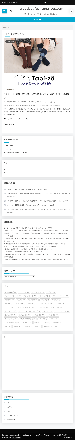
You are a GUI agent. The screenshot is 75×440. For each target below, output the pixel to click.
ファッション (9, 89)
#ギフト (51, 292)
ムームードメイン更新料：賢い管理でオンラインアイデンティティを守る (28, 228)
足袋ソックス (37, 105)
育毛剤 (28, 326)
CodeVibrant (16, 438)
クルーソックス (63, 102)
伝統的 (6, 105)
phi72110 (23, 102)
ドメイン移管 (38, 315)
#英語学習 (33, 300)
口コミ (46, 322)
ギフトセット (54, 102)
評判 (37, 326)
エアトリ (60, 303)
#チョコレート (30, 296)
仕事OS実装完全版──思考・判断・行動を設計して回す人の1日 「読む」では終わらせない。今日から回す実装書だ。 (39, 210)
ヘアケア (43, 319)
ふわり (31, 303)
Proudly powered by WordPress (33, 435)
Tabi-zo (40, 102)
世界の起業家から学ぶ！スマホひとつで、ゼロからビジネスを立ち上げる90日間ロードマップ (35, 244)
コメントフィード (12, 415)
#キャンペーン (38, 292)
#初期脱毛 (9, 300)
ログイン (9, 407)
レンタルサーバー (12, 322)
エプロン (9, 307)
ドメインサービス (62, 311)
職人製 (26, 105)
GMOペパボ (20, 303)
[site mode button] (71, 11)
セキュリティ (56, 307)
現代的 (22, 105)
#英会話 (21, 300)
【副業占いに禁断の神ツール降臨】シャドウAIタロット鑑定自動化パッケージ (29, 249)
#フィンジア (44, 296)
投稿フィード (11, 411)
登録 (8, 403)
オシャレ (46, 102)
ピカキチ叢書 (8, 145)
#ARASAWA (10, 292)
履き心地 (11, 105)
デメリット (47, 311)
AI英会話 (45, 300)
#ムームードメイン (60, 296)
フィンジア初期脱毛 (28, 319)
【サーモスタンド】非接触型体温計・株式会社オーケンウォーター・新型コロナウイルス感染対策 (36, 231)
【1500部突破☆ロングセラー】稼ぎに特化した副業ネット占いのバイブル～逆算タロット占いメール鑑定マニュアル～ (38, 195)
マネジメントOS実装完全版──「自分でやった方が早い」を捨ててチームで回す (31, 205)
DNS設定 (56, 300)
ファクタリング (11, 319)
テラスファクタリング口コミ (29, 311)
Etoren (8, 303)
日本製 (17, 105)
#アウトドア (24, 292)
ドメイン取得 (10, 315)
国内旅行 (57, 322)
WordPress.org (11, 419)
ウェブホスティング (45, 303)
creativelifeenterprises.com (41, 8)
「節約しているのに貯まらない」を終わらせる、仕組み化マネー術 (27, 189)
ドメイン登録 (24, 315)
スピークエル (42, 307)
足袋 (30, 105)
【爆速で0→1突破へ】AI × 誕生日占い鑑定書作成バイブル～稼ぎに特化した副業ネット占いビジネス (37, 201)
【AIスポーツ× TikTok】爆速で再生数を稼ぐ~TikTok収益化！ (24, 252)
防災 (57, 326)
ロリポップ (26, 322)
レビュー (54, 319)
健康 (37, 322)
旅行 (8, 326)
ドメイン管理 (52, 315)
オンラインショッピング (25, 307)
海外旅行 (18, 326)
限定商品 (57, 105)
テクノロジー (10, 311)
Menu (36, 19)
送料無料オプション (48, 105)
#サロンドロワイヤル (13, 296)
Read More (8, 124)
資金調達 (47, 326)
